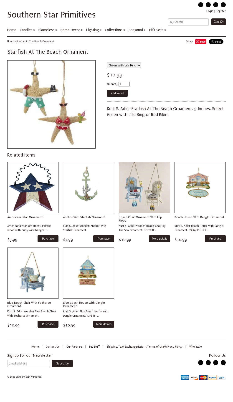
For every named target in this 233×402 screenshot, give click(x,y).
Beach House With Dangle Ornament (199, 217)
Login (209, 11)
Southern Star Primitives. (29, 377)
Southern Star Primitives (51, 15)
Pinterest (215, 4)
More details (159, 238)
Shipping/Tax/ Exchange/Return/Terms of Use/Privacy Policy (144, 346)
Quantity (112, 84)
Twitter (200, 4)
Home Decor (70, 30)
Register (221, 11)
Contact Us (52, 346)
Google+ (223, 4)
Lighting (92, 30)
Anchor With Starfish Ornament (84, 217)
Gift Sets (156, 30)
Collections (113, 30)
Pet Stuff (94, 346)
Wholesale (195, 346)
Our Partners (74, 346)
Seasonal (136, 30)
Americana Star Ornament (25, 217)
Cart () (218, 21)
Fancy (189, 41)
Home (11, 30)
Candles (26, 30)
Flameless (47, 30)
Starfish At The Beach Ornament (35, 41)
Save (202, 41)
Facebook (208, 4)
